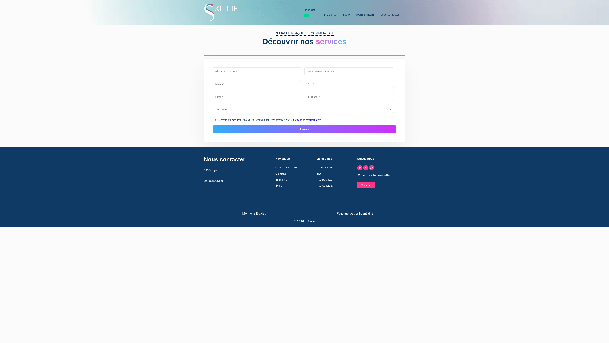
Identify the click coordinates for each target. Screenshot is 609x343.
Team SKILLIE (365, 14)
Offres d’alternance (286, 167)
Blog (319, 173)
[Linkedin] (359, 167)
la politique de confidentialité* (306, 119)
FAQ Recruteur (324, 179)
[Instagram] (365, 167)
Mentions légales (254, 213)
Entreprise (330, 14)
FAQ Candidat (324, 185)
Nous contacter (389, 14)
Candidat (309, 10)
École (346, 14)
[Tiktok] (371, 167)
